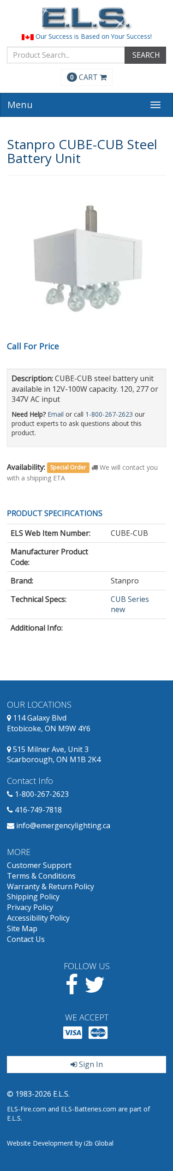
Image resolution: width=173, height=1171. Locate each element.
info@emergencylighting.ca (63, 825)
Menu (20, 104)
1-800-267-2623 (109, 414)
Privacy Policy (30, 907)
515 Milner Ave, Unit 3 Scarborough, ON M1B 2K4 (54, 754)
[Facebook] (72, 990)
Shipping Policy (33, 897)
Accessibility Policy (38, 918)
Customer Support (39, 865)
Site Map (22, 928)
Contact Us (26, 939)
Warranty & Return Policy (50, 886)
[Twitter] (94, 990)
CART (85, 77)
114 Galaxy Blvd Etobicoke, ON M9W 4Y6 (48, 723)
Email (56, 414)
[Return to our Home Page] (86, 18)
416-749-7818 (38, 810)
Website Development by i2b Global (60, 1143)
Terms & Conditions (41, 876)
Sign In (90, 1064)
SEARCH (145, 55)
